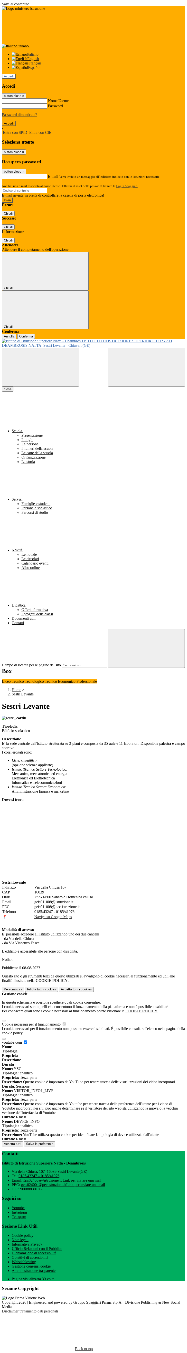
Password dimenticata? (19, 115)
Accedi (9, 76)
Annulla (9, 336)
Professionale (86, 681)
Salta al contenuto (15, 4)
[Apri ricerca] (146, 367)
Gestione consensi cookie (31, 1266)
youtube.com (12, 1042)
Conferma (26, 336)
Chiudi (8, 213)
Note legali (20, 1240)
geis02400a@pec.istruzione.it (63, 1185)
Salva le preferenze (39, 1144)
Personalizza (13, 989)
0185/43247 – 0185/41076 (39, 1176)
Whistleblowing (24, 1262)
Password (55, 106)
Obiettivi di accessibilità (30, 1257)
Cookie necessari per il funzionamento (32, 1024)
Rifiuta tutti (41, 989)
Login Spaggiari (127, 186)
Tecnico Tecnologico (28, 681)
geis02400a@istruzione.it (62, 1180)
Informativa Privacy (27, 1244)
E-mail (53, 176)
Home (16, 690)
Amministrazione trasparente (34, 1271)
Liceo (7, 681)
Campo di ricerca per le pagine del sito (31, 665)
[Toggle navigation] (40, 367)
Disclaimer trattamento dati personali (30, 1311)
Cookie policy (22, 1235)
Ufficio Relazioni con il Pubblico (37, 1249)
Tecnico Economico (60, 681)
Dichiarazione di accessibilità (34, 1253)
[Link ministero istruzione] (23, 8)
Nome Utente (58, 101)
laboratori (131, 743)
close (7, 389)
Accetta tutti (76, 989)
